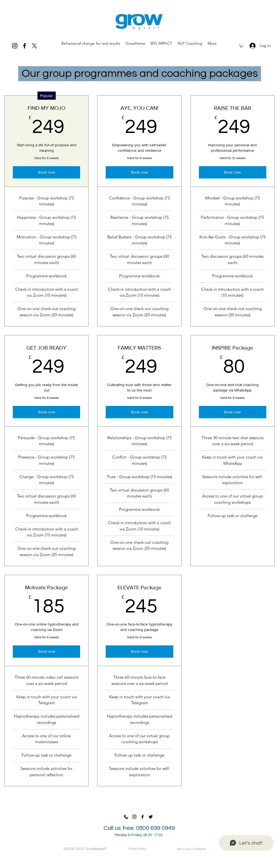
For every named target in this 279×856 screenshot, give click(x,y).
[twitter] (34, 45)
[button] (241, 45)
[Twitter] (150, 816)
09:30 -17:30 (152, 835)
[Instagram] (14, 45)
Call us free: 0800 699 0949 (139, 831)
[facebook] (24, 45)
